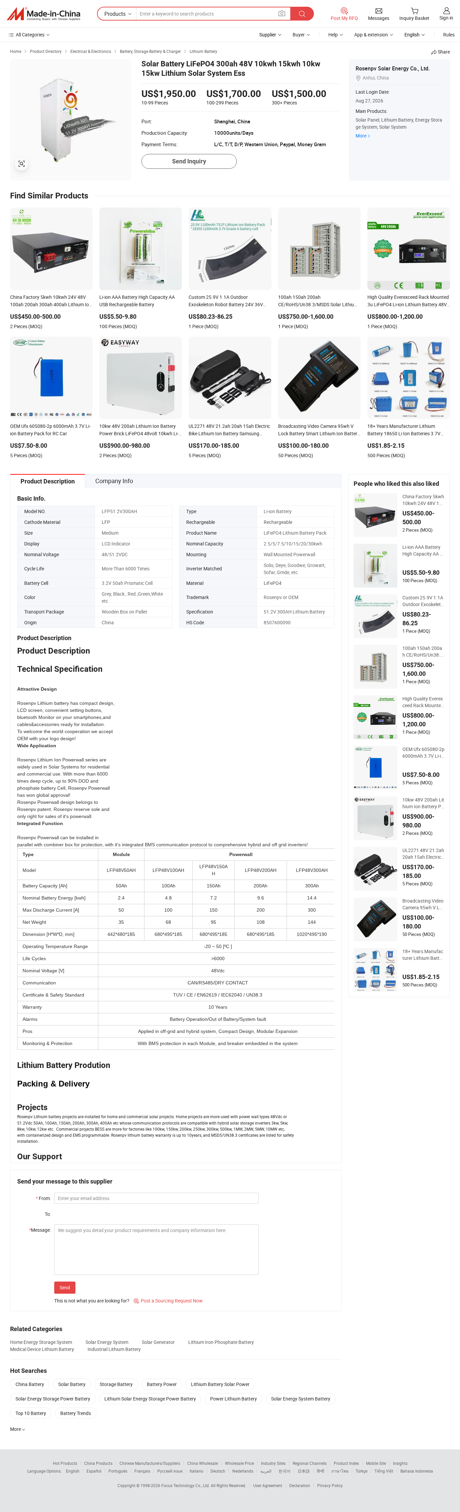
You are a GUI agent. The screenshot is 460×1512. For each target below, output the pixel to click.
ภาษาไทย (340, 1471)
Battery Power (162, 1384)
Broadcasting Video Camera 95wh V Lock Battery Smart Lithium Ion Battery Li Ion (423, 904)
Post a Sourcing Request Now (168, 1300)
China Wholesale (202, 1463)
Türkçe (361, 1471)
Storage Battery (116, 1384)
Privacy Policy (330, 1485)
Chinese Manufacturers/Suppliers (150, 1463)
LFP (106, 522)
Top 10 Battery (30, 1413)
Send (65, 1287)
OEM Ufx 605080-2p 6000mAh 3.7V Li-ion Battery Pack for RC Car (423, 752)
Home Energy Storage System (41, 1342)
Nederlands (242, 1471)
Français (142, 1471)
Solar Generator (158, 1342)
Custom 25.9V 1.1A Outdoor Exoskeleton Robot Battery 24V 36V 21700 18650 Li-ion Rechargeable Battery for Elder (423, 601)
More (361, 135)
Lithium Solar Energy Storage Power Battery (150, 1398)
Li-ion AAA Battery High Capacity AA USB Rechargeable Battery (423, 550)
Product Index (346, 1463)
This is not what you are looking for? (91, 1300)
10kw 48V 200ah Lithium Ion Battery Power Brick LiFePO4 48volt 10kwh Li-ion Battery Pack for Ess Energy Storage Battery (423, 803)
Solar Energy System (107, 1342)
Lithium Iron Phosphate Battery (221, 1342)
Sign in (446, 17)
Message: (40, 1230)
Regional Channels (310, 1463)
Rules (449, 34)
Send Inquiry (189, 161)
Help (333, 34)
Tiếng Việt (383, 1471)
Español (94, 1471)
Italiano (196, 1471)
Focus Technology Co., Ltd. (186, 1485)
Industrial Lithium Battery (114, 1349)
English (72, 1471)
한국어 (284, 1471)
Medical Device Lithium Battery (42, 1349)
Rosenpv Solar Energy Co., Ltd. (393, 68)
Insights (400, 1463)
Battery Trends (75, 1413)
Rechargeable (278, 522)
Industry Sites (273, 1463)
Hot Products (65, 1463)
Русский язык (170, 1471)
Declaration (299, 1485)
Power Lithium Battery (233, 1398)
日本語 (304, 1471)
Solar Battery (72, 1384)
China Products (98, 1463)
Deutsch (217, 1471)
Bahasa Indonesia (416, 1471)
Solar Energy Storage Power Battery (52, 1398)
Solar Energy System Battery (300, 1398)
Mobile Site (376, 1463)
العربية (265, 1471)
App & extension (371, 34)
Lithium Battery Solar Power (220, 1384)
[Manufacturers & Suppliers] (43, 14)
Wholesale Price (239, 1463)
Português (117, 1471)
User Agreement (267, 1485)
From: (43, 1198)
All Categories (30, 34)
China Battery (29, 1384)
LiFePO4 (273, 583)
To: (48, 1214)
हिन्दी (320, 1471)
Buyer (299, 34)
